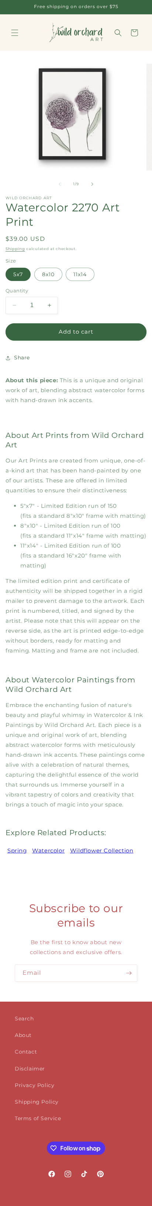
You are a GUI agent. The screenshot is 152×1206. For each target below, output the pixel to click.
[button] (15, 33)
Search (24, 1018)
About (23, 1035)
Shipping (15, 248)
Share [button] (22, 357)
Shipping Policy (37, 1101)
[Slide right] (92, 184)
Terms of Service (38, 1118)
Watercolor (48, 850)
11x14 (80, 274)
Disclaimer (30, 1068)
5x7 (18, 274)
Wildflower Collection (102, 850)
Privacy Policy (34, 1085)
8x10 (48, 274)
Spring (17, 850)
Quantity (17, 290)
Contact (26, 1051)
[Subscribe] (129, 973)
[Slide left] (60, 184)
